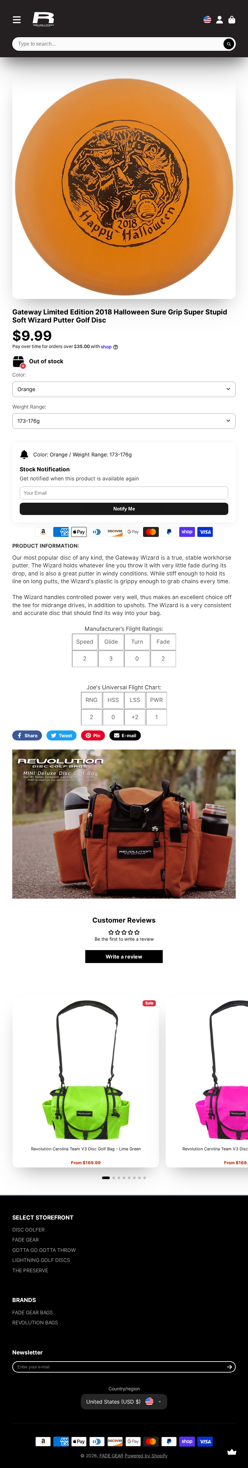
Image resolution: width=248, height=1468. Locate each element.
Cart (232, 20)
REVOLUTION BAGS (35, 1323)
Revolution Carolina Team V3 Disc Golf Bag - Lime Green (85, 1082)
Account (219, 20)
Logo (43, 20)
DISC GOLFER (28, 1230)
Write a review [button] (124, 956)
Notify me (124, 508)
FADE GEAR (25, 1240)
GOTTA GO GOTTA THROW (44, 1250)
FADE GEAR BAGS (32, 1312)
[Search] (228, 43)
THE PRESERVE (30, 1270)
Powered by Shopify (146, 1455)
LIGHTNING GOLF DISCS (41, 1260)
